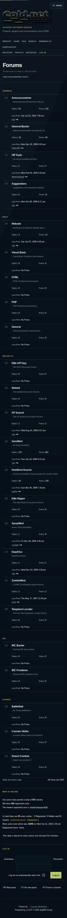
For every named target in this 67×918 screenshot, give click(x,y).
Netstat (16, 388)
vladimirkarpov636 (39, 807)
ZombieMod (19, 580)
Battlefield (17, 706)
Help (5, 217)
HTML (15, 277)
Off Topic (17, 155)
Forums (12, 65)
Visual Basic (19, 252)
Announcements (21, 98)
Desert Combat (20, 756)
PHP (14, 302)
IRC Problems (20, 670)
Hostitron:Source (22, 469)
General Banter (20, 126)
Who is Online (10, 792)
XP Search (18, 412)
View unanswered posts (16, 77)
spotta (14, 491)
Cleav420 (16, 148)
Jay (13, 119)
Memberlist (45, 41)
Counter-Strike (20, 731)
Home (16, 41)
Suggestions (19, 183)
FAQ (24, 41)
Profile (19, 53)
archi (14, 602)
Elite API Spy (19, 363)
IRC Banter (18, 645)
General (7, 91)
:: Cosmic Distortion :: (39, 906)
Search (33, 41)
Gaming (6, 699)
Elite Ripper (18, 498)
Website (6, 41)
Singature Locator (22, 609)
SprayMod (18, 523)
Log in (42, 53)
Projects (7, 356)
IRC (4, 638)
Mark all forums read (12, 780)
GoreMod (17, 441)
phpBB (29, 910)
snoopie (15, 545)
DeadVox (17, 552)
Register (7, 53)
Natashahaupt (18, 177)
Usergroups (9, 47)
